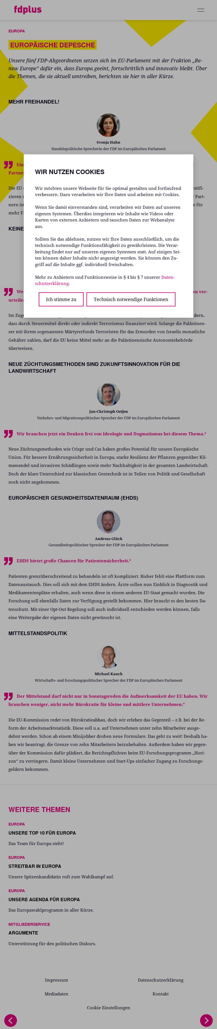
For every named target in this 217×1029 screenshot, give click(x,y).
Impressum (56, 980)
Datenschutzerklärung (160, 980)
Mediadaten (56, 994)
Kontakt (161, 994)
